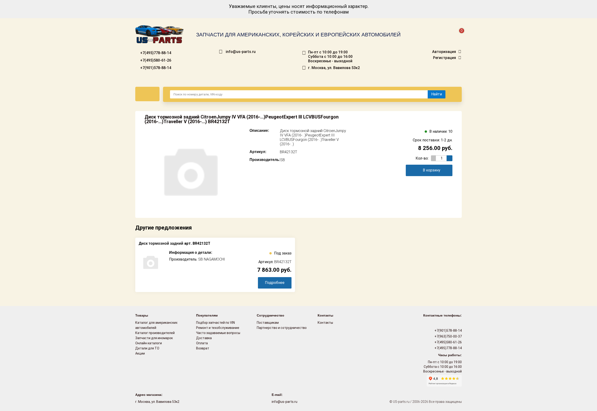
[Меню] (147, 94)
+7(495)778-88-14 (155, 53)
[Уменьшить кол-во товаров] (434, 158)
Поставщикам (268, 322)
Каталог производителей (155, 333)
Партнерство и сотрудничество (282, 328)
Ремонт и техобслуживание (217, 328)
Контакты (325, 322)
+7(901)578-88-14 (155, 68)
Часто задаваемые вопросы (218, 333)
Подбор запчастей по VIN (215, 322)
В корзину (431, 170)
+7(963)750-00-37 (448, 336)
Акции (140, 353)
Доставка (204, 338)
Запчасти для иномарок (154, 338)
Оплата (202, 343)
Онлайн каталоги (148, 343)
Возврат (202, 348)
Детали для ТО (147, 348)
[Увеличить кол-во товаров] (449, 158)
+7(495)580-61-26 (155, 60)
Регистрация (444, 58)
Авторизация (444, 52)
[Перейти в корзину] (458, 36)
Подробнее (275, 282)
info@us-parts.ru (241, 52)
